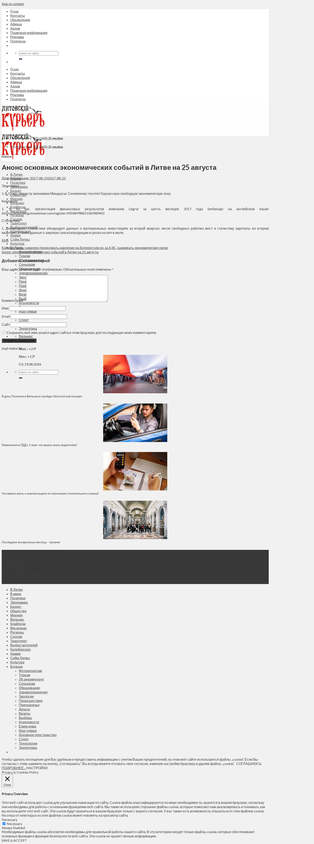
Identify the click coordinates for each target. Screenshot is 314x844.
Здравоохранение (33, 273)
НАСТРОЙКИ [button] (37, 768)
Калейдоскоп (20, 649)
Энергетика (28, 328)
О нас (14, 11)
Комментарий (13, 300)
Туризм (24, 256)
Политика (17, 183)
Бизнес (16, 191)
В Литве (16, 174)
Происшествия (31, 701)
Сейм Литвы (20, 239)
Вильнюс (26, 336)
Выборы (25, 718)
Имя (5, 308)
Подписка (18, 41)
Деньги (24, 709)
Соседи (16, 636)
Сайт (6, 324)
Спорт (24, 320)
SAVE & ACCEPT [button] (14, 840)
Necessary (14, 824)
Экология (26, 696)
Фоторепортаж (30, 671)
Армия (15, 235)
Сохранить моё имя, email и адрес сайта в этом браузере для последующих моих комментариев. (82, 332)
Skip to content (13, 4)
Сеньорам (27, 264)
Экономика (19, 602)
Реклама (17, 37)
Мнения (16, 199)
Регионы (17, 632)
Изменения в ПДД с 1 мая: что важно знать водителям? (39, 445)
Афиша (16, 24)
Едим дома (27, 726)
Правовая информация (28, 33)
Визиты (25, 713)
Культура (17, 243)
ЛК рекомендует (31, 679)
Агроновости (29, 303)
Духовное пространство (38, 735)
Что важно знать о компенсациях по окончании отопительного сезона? (50, 493)
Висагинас (18, 628)
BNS (5, 240)
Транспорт (18, 223)
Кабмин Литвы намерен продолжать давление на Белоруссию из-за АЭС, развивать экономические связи (85, 248)
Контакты (17, 15)
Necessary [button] (9, 820)
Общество (18, 611)
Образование (29, 688)
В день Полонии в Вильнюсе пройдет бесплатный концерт (42, 396)
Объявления (20, 20)
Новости (7, 156)
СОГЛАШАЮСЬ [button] (249, 764)
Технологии (28, 743)
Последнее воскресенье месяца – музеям (31, 542)
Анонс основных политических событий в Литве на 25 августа (50, 252)
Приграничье (29, 705)
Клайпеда (18, 624)
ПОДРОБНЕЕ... (14, 768)
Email (6, 316)
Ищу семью (28, 311)
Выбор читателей (24, 645)
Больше (16, 666)
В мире (15, 594)
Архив (15, 28)
